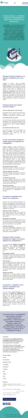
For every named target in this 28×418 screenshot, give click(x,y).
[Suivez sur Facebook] (4, 404)
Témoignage (5, 364)
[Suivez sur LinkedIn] (7, 404)
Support (4, 373)
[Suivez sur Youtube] (9, 404)
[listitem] (14, 10)
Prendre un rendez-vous (9, 399)
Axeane (20, 416)
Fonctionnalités (6, 359)
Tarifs (4, 376)
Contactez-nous (25, 3)
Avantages (5, 369)
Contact (4, 378)
